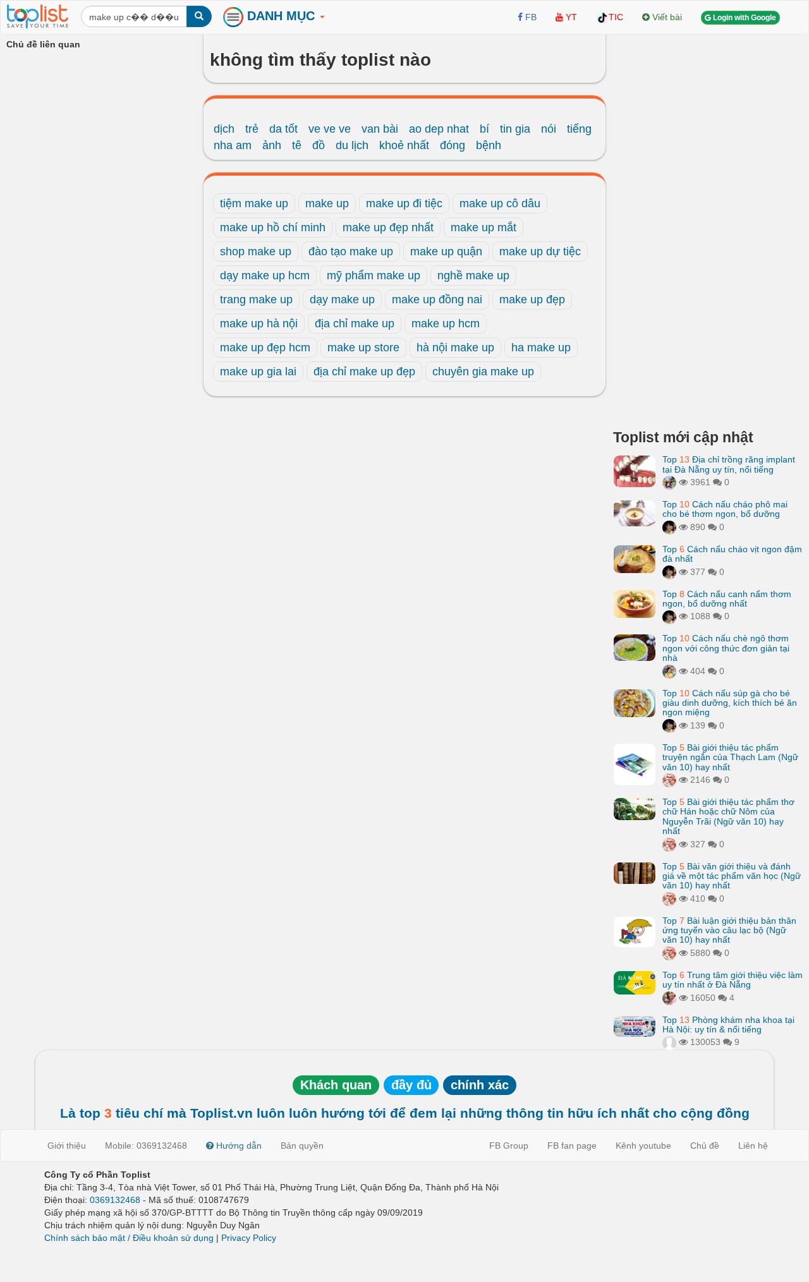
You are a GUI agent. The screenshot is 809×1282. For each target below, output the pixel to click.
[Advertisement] (708, 227)
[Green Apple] (669, 998)
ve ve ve (329, 129)
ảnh (271, 145)
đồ (318, 145)
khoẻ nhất (404, 145)
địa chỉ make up (354, 323)
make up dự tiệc (540, 251)
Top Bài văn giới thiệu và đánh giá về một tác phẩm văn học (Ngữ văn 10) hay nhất (731, 876)
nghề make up (473, 275)
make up (327, 203)
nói (548, 129)
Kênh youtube (643, 1145)
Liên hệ (753, 1145)
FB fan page (572, 1145)
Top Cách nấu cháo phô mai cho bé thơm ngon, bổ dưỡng (725, 509)
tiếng (579, 129)
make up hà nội (259, 323)
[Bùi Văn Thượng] (669, 1042)
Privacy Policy (248, 1238)
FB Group (508, 1145)
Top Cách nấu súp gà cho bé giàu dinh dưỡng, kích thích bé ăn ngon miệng (729, 703)
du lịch (352, 145)
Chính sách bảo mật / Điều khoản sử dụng (129, 1238)
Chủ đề (704, 1145)
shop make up (255, 251)
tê (296, 145)
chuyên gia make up (483, 371)
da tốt (283, 129)
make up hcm (445, 323)
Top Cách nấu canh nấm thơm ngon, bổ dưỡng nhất (726, 598)
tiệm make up (254, 203)
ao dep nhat (439, 129)
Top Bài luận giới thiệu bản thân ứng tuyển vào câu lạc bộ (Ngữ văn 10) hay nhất (729, 930)
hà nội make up (455, 347)
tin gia (515, 129)
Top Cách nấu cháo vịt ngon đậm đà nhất (732, 554)
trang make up (256, 299)
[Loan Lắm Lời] (669, 671)
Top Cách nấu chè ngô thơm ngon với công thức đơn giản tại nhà (725, 648)
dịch (224, 129)
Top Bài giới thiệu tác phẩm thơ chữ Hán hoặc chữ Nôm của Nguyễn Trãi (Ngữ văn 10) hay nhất (728, 816)
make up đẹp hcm (265, 347)
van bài (380, 129)
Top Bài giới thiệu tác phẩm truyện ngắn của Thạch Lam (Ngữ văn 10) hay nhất (730, 757)
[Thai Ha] (669, 780)
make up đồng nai (437, 299)
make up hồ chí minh (272, 227)
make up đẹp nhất (388, 227)
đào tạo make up (350, 251)
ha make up (541, 347)
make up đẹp (532, 299)
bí (484, 129)
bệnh (488, 145)
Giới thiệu (66, 1145)
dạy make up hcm (265, 275)
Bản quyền (302, 1145)
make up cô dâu (499, 203)
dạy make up (342, 299)
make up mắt (483, 227)
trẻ (252, 129)
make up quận (446, 251)
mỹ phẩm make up (373, 275)
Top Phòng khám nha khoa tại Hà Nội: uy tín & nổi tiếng (728, 1024)
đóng (452, 145)
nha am (233, 145)
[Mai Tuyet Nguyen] (669, 482)
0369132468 (115, 1200)
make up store (363, 347)
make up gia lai (258, 371)
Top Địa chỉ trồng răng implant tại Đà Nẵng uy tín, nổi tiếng (728, 464)
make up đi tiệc (404, 203)
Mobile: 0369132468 (146, 1145)
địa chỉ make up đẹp (364, 371)
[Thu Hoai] (669, 527)
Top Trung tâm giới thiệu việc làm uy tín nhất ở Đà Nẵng (732, 979)
